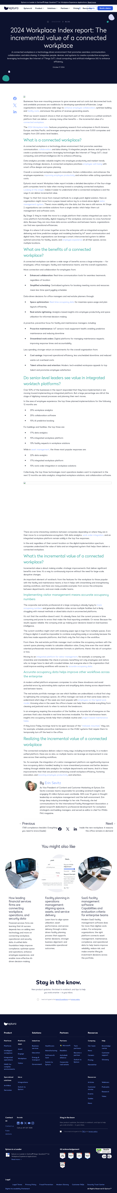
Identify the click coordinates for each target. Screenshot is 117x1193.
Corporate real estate (64, 1063)
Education (36, 1053)
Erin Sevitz (53, 782)
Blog (67, 22)
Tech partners (77, 1047)
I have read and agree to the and (80, 1131)
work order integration (93, 535)
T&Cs (83, 1131)
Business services (35, 1047)
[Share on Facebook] (15, 98)
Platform (7, 1046)
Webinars (105, 1082)
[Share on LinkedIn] (15, 111)
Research (105, 1091)
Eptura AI (28, 8)
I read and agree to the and (60, 999)
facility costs (33, 110)
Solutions (51, 8)
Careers (91, 1055)
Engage (21, 1054)
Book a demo (105, 8)
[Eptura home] (11, 8)
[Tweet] (15, 104)
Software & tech (50, 1056)
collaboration (45, 149)
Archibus (7, 1085)
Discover (56, 22)
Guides (90, 1098)
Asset (20, 1049)
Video (104, 1096)
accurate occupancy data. (81, 666)
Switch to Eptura (22, 1088)
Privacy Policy (30, 1184)
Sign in (92, 8)
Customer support (105, 1054)
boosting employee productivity (53, 774)
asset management (40, 449)
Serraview (8, 1090)
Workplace (22, 1058)
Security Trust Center (96, 1184)
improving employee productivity (59, 175)
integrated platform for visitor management (57, 656)
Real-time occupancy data (61, 302)
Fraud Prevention (46, 1184)
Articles (91, 1082)
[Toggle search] (79, 8)
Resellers (63, 1050)
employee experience (72, 239)
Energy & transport (36, 1058)
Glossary (105, 1059)
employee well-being (92, 163)
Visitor (20, 1063)
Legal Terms (17, 1184)
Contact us (9, 1126)
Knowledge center (106, 1047)
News (90, 1050)
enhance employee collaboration (79, 107)
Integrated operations (8, 1058)
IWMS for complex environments (9, 1066)
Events (90, 1094)
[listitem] (18, 1123)
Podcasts (105, 1087)
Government (37, 1064)
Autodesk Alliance (63, 1056)
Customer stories (92, 1088)
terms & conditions (62, 999)
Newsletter (92, 1064)
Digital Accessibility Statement (17, 1189)
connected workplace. (34, 122)
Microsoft (66, 1045)
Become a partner (77, 1054)
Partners (64, 8)
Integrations (23, 1082)
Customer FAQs (78, 1184)
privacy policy (75, 999)
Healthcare (49, 1046)
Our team (91, 1046)
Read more (92, 2)
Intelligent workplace (8, 1051)
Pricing (76, 8)
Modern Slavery (62, 1184)
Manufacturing (51, 1050)
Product (38, 8)
